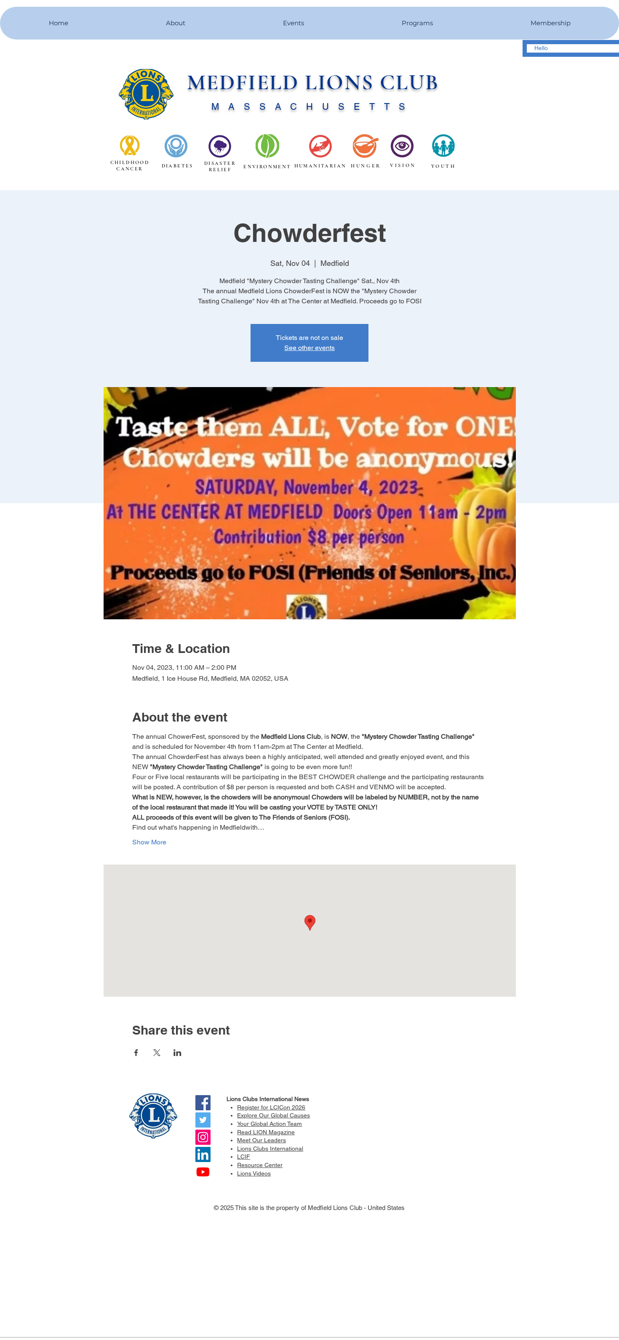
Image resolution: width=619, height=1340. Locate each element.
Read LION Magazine (266, 1132)
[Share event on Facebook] (136, 1052)
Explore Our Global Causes (273, 1115)
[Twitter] (203, 1120)
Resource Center (260, 1165)
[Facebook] (203, 1102)
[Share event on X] (157, 1052)
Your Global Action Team (269, 1123)
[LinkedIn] (203, 1154)
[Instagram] (203, 1137)
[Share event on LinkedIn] (177, 1052)
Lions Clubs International (270, 1148)
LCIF (243, 1156)
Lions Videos (254, 1173)
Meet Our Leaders (261, 1140)
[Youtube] (203, 1171)
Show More (149, 842)
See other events (309, 348)
